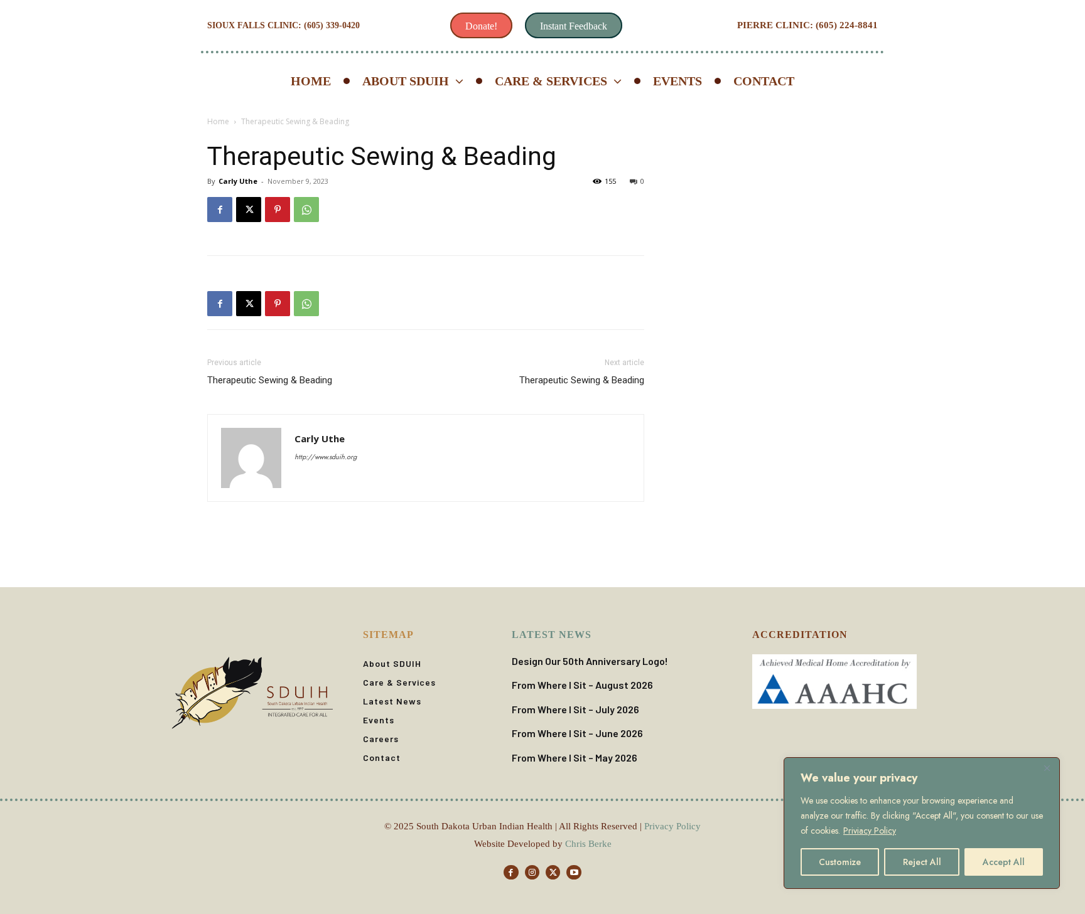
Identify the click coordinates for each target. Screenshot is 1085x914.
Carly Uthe (238, 181)
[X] (248, 209)
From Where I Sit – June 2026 (577, 733)
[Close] (1046, 767)
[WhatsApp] (306, 209)
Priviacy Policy (869, 830)
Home (218, 121)
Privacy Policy (672, 826)
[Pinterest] (277, 209)
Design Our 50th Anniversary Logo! (590, 661)
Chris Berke (588, 844)
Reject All (922, 862)
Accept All (1004, 862)
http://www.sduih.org (325, 457)
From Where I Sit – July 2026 (575, 709)
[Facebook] (219, 209)
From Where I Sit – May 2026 (574, 757)
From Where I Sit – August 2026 (582, 685)
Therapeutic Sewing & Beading (269, 380)
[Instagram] (532, 872)
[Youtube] (573, 872)
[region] (922, 823)
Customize (840, 862)
